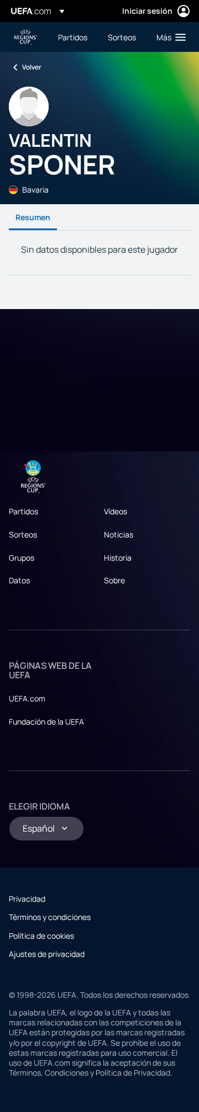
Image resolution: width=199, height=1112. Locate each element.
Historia (118, 557)
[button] (168, 37)
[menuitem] (73, 37)
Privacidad (27, 898)
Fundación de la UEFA (46, 721)
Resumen (32, 217)
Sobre (114, 580)
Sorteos (23, 534)
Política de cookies (41, 935)
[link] (73, 37)
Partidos (23, 511)
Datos (19, 580)
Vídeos (115, 511)
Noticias (118, 534)
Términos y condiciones (50, 917)
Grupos (21, 557)
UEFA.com (27, 698)
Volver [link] (31, 67)
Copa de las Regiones (25, 37)
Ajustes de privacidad (47, 954)
